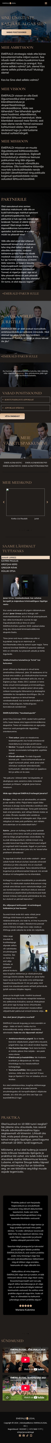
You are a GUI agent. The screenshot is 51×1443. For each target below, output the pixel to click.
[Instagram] (20, 1435)
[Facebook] (24, 1435)
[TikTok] (27, 1435)
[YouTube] (31, 1435)
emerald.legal (28, 1432)
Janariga (20, 373)
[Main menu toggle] (46, 3)
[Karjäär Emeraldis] (9, 3)
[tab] (13, 462)
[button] (19, 530)
